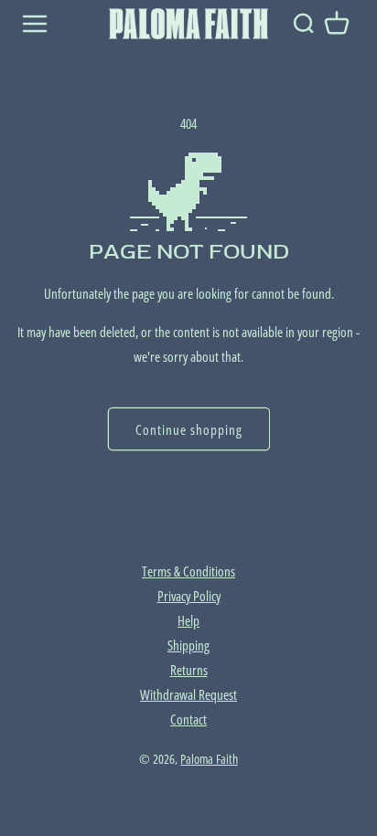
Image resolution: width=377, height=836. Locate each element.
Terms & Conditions (188, 571)
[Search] (303, 24)
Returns (189, 670)
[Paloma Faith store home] (188, 23)
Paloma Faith (209, 759)
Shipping (188, 645)
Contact (188, 719)
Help (188, 620)
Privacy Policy (189, 596)
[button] (337, 24)
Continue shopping (188, 429)
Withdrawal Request (188, 694)
